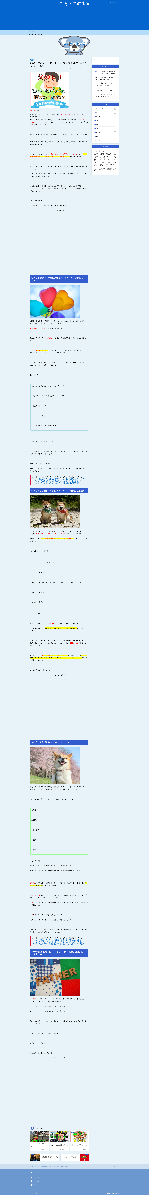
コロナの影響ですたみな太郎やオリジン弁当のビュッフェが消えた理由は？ (59, 942)
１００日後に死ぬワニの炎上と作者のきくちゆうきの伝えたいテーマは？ (58, 479)
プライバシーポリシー (35, 34)
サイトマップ (32, 33)
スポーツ (105, 113)
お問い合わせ (32, 31)
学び (105, 124)
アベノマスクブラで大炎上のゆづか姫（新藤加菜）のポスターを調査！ (106, 90)
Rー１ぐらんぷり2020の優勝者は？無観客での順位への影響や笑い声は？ (58, 944)
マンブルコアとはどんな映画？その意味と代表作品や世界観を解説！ (57, 483)
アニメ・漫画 (105, 109)
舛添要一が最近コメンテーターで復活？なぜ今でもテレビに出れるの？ (58, 940)
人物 (105, 120)
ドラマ (105, 116)
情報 (32, 59)
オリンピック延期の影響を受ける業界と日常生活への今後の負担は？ (57, 481)
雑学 (105, 136)
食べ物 (105, 140)
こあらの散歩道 (74, 3)
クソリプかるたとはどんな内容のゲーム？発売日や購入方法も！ (106, 78)
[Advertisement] (74, 19)
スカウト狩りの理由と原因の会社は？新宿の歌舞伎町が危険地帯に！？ (106, 84)
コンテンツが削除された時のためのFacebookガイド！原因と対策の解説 (106, 72)
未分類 (105, 132)
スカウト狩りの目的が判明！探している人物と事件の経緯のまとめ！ (106, 95)
